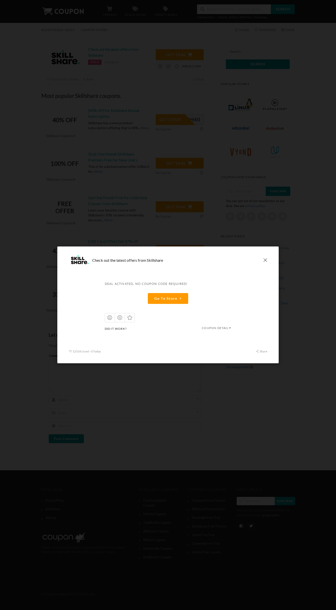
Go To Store (165, 298)
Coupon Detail (215, 328)
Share (263, 351)
